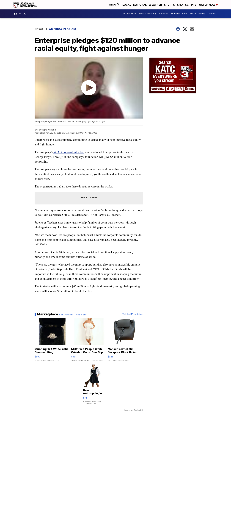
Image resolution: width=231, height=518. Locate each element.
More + (212, 13)
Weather (155, 4)
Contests (163, 13)
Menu (113, 4)
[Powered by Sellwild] (138, 410)
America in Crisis (62, 29)
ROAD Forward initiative (68, 152)
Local (126, 4)
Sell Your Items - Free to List (72, 315)
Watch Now (207, 4)
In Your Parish (129, 13)
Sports (169, 4)
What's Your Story (147, 13)
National (140, 4)
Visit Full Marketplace (132, 314)
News (39, 29)
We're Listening (197, 13)
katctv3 (16, 14)
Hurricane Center (179, 13)
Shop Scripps (186, 4)
